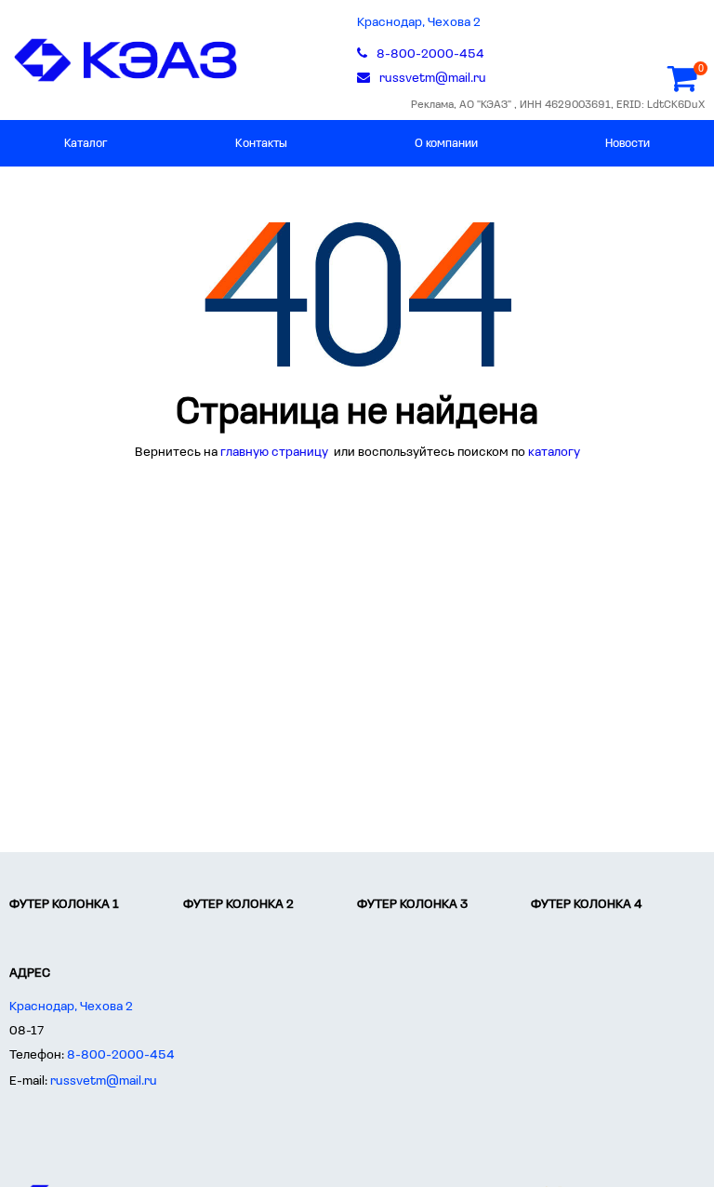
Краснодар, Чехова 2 (419, 23)
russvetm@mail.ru (103, 1081)
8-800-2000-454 (121, 1055)
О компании (446, 144)
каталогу (554, 453)
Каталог (86, 144)
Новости (627, 144)
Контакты (261, 144)
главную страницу (275, 453)
